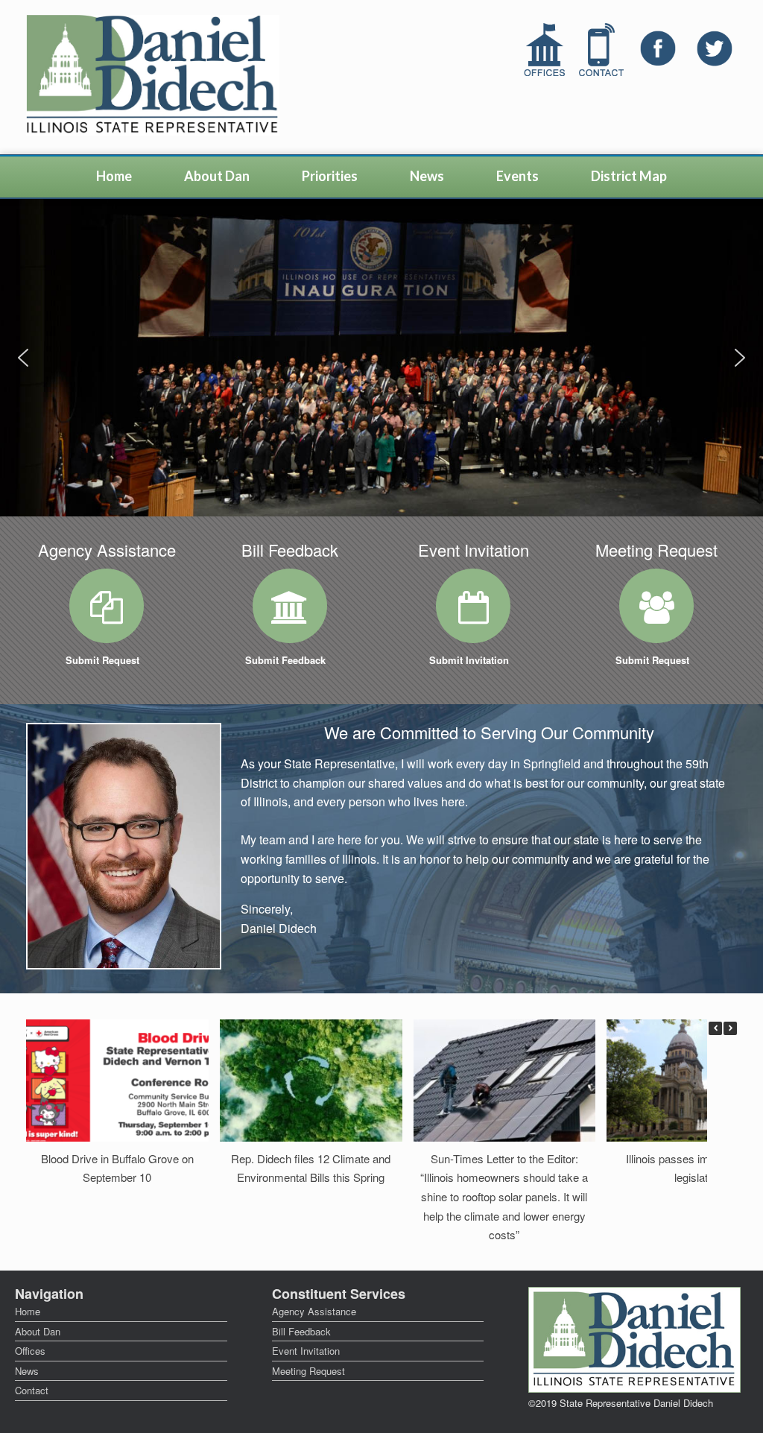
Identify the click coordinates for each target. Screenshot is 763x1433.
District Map (629, 176)
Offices (30, 1351)
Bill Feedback (301, 1331)
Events (517, 176)
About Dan (217, 176)
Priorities (330, 176)
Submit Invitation (470, 660)
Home (114, 176)
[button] (23, 358)
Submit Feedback (287, 660)
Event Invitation (306, 1351)
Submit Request (104, 660)
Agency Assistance (314, 1311)
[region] (381, 358)
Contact (31, 1390)
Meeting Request (308, 1371)
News (427, 176)
